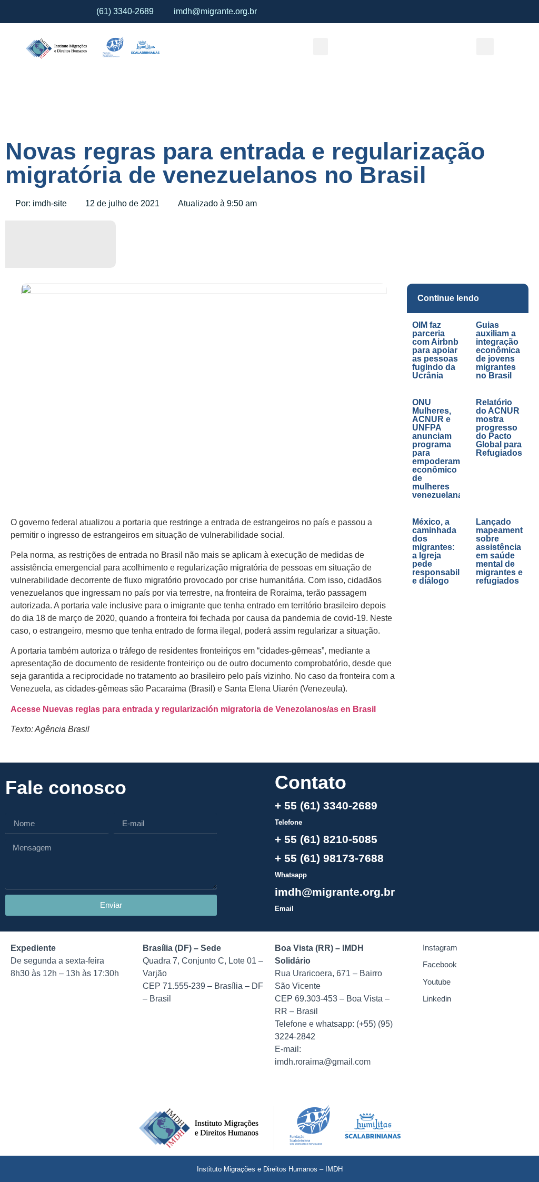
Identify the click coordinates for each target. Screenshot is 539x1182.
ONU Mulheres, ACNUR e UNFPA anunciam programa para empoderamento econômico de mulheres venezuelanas (445, 448)
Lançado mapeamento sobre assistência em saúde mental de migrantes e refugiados (502, 551)
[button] (320, 46)
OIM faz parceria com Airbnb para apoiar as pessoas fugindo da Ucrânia (435, 350)
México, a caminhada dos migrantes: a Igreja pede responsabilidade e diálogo (447, 551)
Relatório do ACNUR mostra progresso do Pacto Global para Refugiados (499, 427)
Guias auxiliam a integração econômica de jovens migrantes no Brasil (498, 350)
